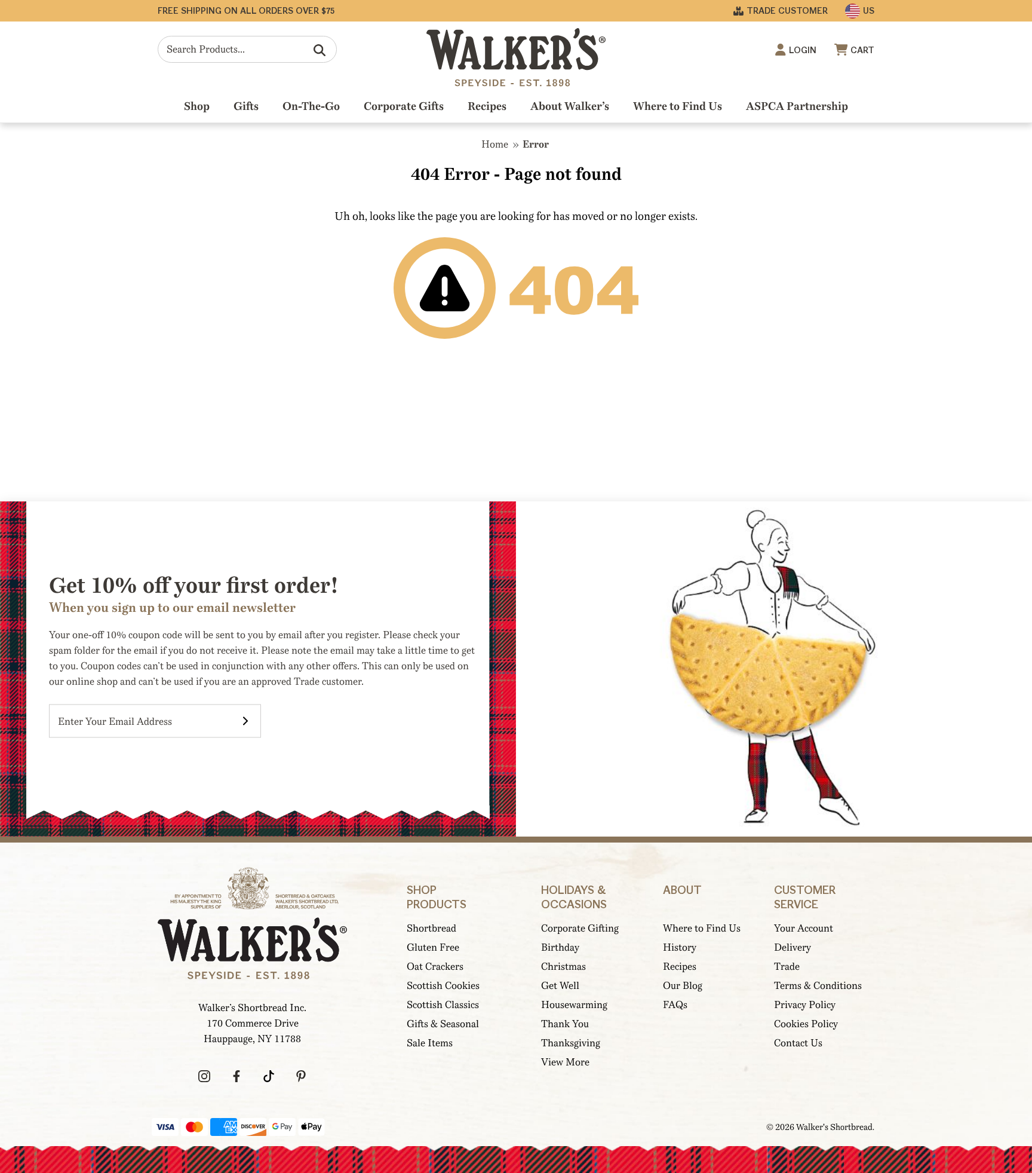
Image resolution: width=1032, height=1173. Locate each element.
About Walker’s (569, 106)
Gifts (246, 106)
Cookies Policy (806, 1024)
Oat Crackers (435, 966)
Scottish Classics (443, 1005)
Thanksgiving (570, 1043)
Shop (197, 106)
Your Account (803, 928)
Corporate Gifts (404, 106)
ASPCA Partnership (797, 106)
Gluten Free (433, 947)
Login (802, 50)
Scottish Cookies (443, 985)
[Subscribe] (245, 721)
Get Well (560, 985)
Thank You (565, 1024)
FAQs (675, 1005)
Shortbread (431, 928)
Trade (787, 966)
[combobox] (247, 49)
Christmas (563, 966)
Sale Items (430, 1043)
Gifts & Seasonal (443, 1024)
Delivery (792, 947)
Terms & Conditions (818, 985)
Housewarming (574, 1005)
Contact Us (798, 1043)
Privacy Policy (805, 1005)
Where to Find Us (677, 106)
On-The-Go (311, 106)
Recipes (487, 106)
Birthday (560, 947)
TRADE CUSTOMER (787, 11)
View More (565, 1062)
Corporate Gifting (580, 928)
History (679, 947)
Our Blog (682, 985)
